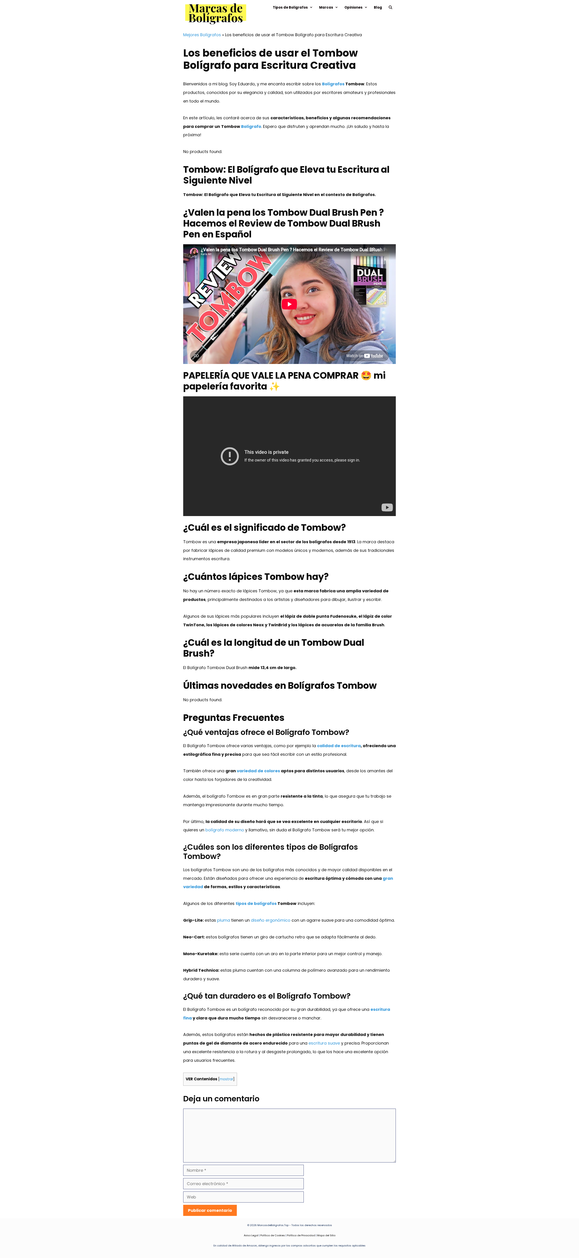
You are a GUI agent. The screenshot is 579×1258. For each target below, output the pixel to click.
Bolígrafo (251, 126)
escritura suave (324, 1043)
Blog (378, 7)
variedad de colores (258, 771)
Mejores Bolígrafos (202, 35)
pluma (223, 920)
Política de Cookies (272, 1235)
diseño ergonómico (270, 920)
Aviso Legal (251, 1235)
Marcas (326, 7)
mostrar (226, 1079)
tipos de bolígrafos (256, 903)
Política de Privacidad (301, 1235)
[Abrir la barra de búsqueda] (390, 7)
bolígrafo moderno (224, 830)
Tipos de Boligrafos (290, 7)
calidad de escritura (339, 746)
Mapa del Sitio (326, 1235)
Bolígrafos (333, 84)
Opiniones (353, 7)
